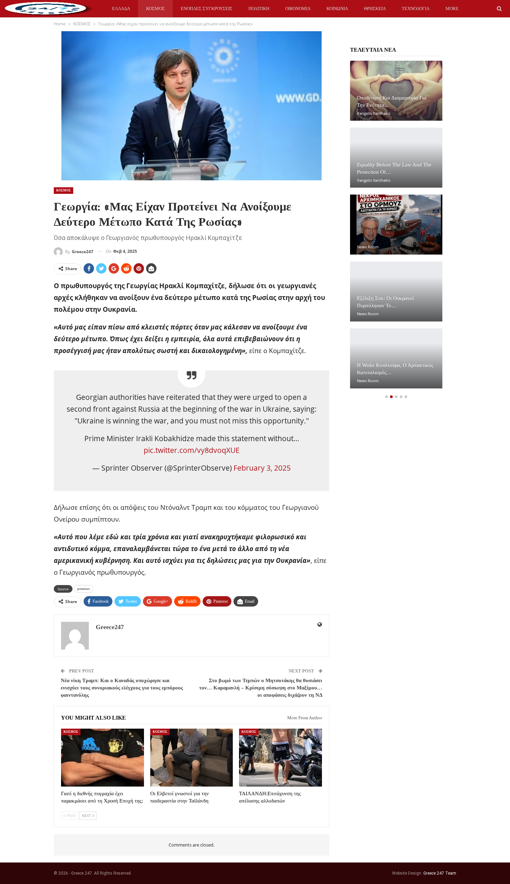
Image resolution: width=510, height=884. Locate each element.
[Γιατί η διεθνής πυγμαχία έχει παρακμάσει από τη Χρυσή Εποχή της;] (102, 758)
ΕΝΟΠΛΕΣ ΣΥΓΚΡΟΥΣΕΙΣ (206, 8)
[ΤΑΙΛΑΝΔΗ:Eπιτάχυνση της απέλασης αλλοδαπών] (280, 758)
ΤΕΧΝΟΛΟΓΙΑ (416, 8)
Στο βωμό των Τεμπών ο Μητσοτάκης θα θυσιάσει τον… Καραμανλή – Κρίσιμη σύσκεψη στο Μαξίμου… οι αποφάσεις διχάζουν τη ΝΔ (260, 688)
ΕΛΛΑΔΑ (121, 8)
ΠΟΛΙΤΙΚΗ (258, 8)
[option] (396, 228)
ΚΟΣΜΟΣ (155, 8)
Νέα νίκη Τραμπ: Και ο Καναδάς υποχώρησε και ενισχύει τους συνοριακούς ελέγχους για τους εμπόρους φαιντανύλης (122, 688)
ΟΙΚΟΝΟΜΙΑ (298, 8)
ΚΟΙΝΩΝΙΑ (337, 8)
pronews (83, 589)
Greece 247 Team (439, 873)
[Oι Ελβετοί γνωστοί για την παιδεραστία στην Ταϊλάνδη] (191, 758)
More (452, 8)
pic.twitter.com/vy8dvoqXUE (192, 450)
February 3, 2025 (262, 468)
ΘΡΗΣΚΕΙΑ (375, 8)
